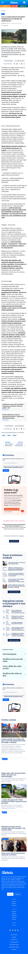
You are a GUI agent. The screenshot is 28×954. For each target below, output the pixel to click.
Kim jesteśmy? (14, 939)
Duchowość (14, 905)
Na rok (14, 925)
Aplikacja (14, 913)
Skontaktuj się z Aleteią (14, 947)
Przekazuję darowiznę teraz (11, 509)
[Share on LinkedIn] (17, 63)
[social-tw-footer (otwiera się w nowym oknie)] (15, 930)
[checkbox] (3, 466)
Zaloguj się (21, 536)
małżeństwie (7, 396)
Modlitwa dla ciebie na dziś (12, 674)
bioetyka (4, 812)
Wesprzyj (13, 6)
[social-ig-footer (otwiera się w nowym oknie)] (17, 930)
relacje (8, 435)
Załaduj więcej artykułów (14, 591)
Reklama (14, 919)
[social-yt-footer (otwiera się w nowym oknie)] (10, 930)
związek (14, 435)
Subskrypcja (14, 915)
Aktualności (14, 901)
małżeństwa (17, 323)
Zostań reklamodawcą (14, 944)
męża (24, 81)
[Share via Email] (21, 63)
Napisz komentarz (14, 541)
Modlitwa (22, 6)
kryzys (3, 435)
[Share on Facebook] (14, 63)
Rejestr (5, 6)
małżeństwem (6, 210)
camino (4, 785)
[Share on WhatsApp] (24, 63)
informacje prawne (14, 942)
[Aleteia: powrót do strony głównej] (14, 2)
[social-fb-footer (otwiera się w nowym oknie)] (12, 930)
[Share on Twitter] (19, 63)
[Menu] (5, 2)
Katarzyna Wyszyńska (16, 23)
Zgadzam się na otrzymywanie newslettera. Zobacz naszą (14, 467)
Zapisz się (6, 470)
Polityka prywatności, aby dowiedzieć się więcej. (13, 467)
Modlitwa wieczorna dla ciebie (13, 660)
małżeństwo (5, 839)
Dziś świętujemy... (10, 654)
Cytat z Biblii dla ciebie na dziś (12, 667)
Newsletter (14, 911)
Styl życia (3, 10)
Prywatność (14, 949)
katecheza (5, 759)
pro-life (4, 725)
